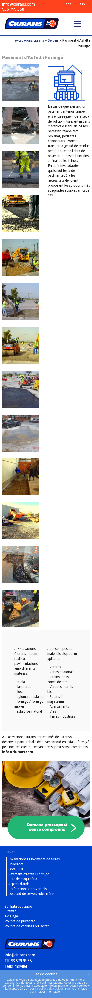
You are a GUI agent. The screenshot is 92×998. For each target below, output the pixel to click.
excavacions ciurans (32, 26)
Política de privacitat (20, 921)
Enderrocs (15, 864)
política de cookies (51, 988)
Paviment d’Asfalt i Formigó (28, 874)
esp (82, 4)
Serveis (53, 40)
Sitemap (11, 911)
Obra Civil (15, 869)
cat (68, 4)
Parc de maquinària (22, 879)
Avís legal (12, 916)
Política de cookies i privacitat (27, 926)
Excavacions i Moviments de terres (34, 859)
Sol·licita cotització (18, 906)
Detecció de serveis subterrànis (31, 894)
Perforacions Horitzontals (27, 889)
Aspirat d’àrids (18, 884)
